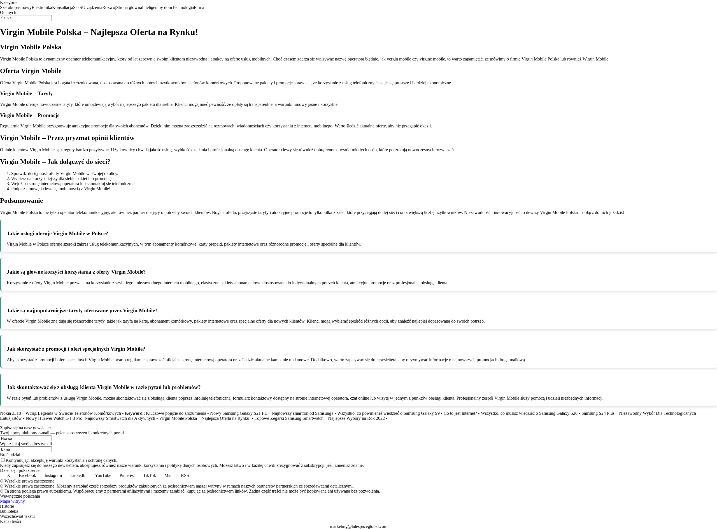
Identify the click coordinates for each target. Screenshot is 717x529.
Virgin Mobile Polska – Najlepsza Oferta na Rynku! (205, 418)
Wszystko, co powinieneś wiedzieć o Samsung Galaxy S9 (388, 413)
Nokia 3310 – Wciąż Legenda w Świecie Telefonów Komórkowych (60, 413)
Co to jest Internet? (460, 413)
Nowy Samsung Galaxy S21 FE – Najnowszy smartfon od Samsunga (271, 413)
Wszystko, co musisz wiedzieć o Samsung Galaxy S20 (529, 413)
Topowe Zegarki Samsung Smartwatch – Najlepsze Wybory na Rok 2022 (320, 418)
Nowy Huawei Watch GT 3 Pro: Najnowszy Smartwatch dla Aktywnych (90, 418)
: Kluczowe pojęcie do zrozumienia (165, 413)
